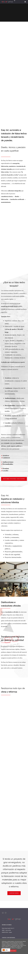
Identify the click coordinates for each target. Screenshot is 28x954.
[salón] (14, 803)
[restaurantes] (14, 791)
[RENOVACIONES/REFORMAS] (14, 704)
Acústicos (8, 378)
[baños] (14, 840)
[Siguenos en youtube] (5, 913)
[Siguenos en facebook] (3, 913)
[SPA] (14, 741)
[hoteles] (14, 717)
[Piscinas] (14, 754)
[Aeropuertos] (14, 729)
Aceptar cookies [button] (12, 950)
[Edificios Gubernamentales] (14, 766)
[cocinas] (14, 815)
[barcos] (14, 778)
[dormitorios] (14, 828)
